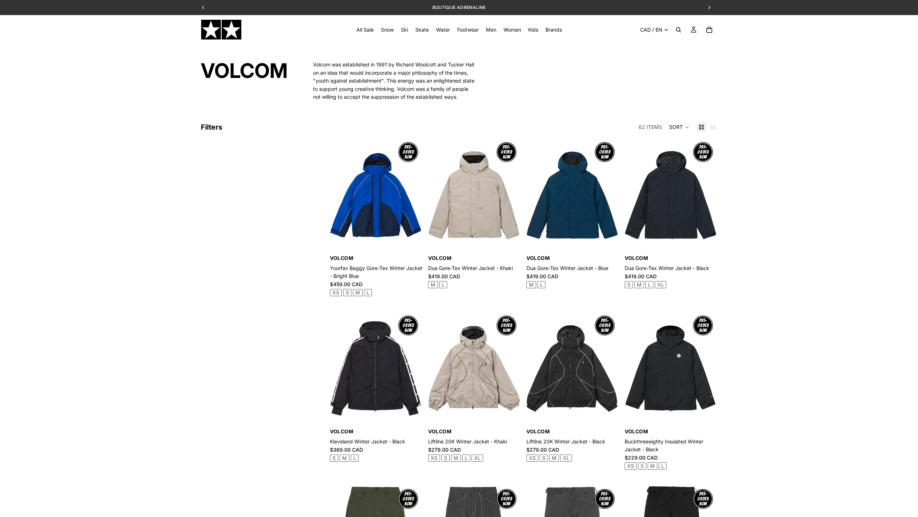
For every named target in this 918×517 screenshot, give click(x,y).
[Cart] (709, 30)
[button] (679, 127)
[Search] (678, 30)
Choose (417, 242)
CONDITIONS (501, 7)
